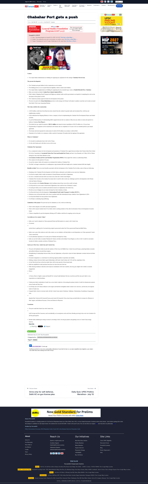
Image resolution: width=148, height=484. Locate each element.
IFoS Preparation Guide (46, 429)
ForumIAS (46, 334)
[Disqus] (61, 363)
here (97, 423)
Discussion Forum (104, 443)
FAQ (101, 452)
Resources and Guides (42, 6)
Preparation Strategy (80, 450)
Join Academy (119, 5)
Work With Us (28, 444)
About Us (27, 440)
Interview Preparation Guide (73, 429)
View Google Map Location (106, 466)
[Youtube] (62, 453)
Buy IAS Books (60, 6)
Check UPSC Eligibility (105, 440)
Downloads (96, 5)
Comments (53, 22)
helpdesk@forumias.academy (57, 445)
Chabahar (35, 339)
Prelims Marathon (79, 443)
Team (26, 451)
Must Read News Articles (81, 440)
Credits (26, 449)
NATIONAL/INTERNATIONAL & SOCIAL (47, 337)
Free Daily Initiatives (74, 6)
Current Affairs (49, 6)
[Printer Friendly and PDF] (31, 331)
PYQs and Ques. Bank (81, 6)
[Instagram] (56, 453)
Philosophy (39, 1)
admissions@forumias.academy (57, 449)
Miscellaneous (111, 5)
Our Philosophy (29, 442)
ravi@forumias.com (59, 440)
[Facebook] (51, 453)
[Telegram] (59, 453)
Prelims (55, 5)
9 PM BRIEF (78, 452)
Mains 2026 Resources (67, 6)
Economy (38, 429)
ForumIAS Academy (105, 445)
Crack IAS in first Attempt (59, 429)
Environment (32, 429)
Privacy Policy (28, 454)
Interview (89, 5)
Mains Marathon (79, 445)
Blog (101, 447)
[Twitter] (53, 453)
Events (44, 1)
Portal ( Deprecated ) (105, 450)
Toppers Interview (79, 447)
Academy (34, 1)
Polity (26, 429)
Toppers (103, 5)
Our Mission (28, 447)
